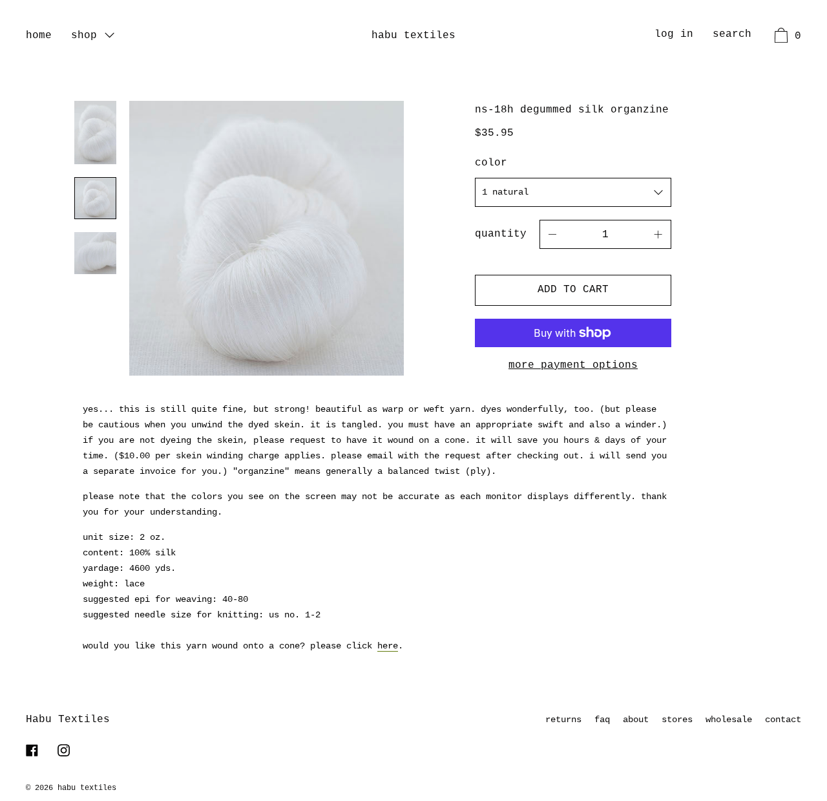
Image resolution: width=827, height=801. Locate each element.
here (387, 646)
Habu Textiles (413, 35)
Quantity (501, 234)
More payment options (573, 365)
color (491, 163)
